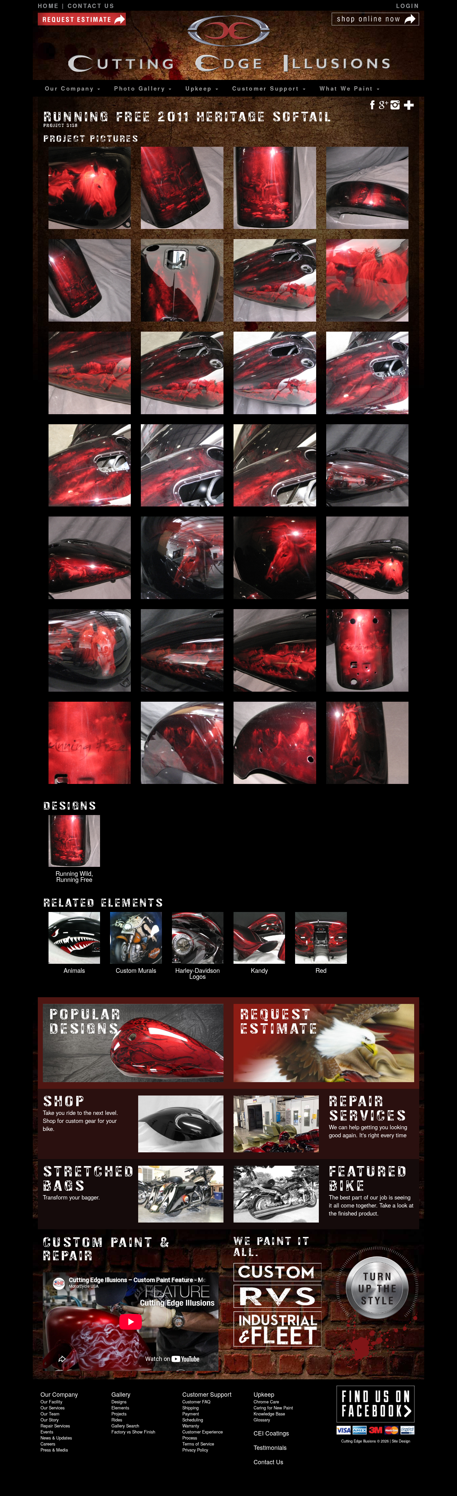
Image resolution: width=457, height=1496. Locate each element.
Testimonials (270, 1447)
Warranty (190, 1425)
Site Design (401, 1441)
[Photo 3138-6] (182, 280)
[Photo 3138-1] (90, 188)
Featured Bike (368, 1179)
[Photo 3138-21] (90, 651)
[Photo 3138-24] (367, 651)
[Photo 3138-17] (90, 558)
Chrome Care (266, 1401)
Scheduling (192, 1419)
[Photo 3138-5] (90, 280)
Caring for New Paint (273, 1407)
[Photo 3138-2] (182, 188)
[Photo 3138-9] (90, 373)
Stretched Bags (89, 1179)
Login (407, 6)
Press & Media (54, 1450)
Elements (120, 1407)
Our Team (50, 1413)
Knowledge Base (269, 1413)
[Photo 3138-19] (275, 558)
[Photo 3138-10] (182, 373)
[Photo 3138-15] (275, 466)
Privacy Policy (195, 1450)
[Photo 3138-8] (367, 280)
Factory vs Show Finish (133, 1431)
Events (46, 1431)
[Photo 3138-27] (275, 743)
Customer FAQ (196, 1401)
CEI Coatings (271, 1433)
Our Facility (51, 1401)
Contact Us (91, 6)
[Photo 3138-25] (90, 743)
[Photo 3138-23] (275, 651)
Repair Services (368, 1109)
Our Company (71, 88)
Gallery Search (125, 1425)
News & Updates (56, 1437)
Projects (118, 1413)
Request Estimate (279, 1022)
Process (189, 1437)
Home (50, 6)
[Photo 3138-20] (367, 558)
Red (321, 970)
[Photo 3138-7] (275, 280)
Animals (74, 970)
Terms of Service (198, 1444)
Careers (47, 1444)
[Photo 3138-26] (182, 743)
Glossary (262, 1419)
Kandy (259, 970)
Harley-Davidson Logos (197, 973)
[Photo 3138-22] (182, 651)
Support (267, 88)
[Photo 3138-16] (367, 466)
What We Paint (347, 88)
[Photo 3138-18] (182, 558)
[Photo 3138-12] (367, 373)
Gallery (141, 88)
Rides (116, 1419)
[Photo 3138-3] (275, 188)
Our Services (52, 1407)
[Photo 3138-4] (367, 188)
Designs (118, 1401)
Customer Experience (202, 1431)
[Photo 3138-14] (182, 466)
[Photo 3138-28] (367, 743)
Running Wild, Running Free (74, 876)
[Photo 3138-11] (275, 373)
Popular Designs (86, 1022)
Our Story (49, 1419)
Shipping (190, 1407)
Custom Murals (136, 970)
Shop (64, 1101)
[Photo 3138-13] (90, 466)
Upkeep (200, 88)
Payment (190, 1413)
